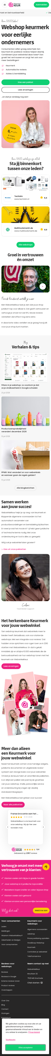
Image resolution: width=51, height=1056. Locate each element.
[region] (25, 582)
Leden (3, 926)
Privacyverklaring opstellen (38, 938)
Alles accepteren (26, 1047)
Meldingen (5, 931)
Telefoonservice (34, 956)
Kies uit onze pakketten (15, 549)
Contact (4, 1009)
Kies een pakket (25, 82)
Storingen (5, 1013)
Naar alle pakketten (13, 804)
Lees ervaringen (25, 89)
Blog (3, 1005)
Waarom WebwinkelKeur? (12, 935)
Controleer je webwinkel (37, 952)
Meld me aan (41, 910)
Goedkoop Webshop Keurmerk (35, 945)
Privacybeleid (34, 1032)
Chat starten (33, 982)
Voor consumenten (9, 944)
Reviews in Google (8, 976)
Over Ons (5, 1000)
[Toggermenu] (5, 5)
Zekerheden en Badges (10, 940)
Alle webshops (25, 244)
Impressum (6, 1017)
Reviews (4, 972)
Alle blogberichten (25, 488)
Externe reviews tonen (10, 981)
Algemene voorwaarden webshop (37, 931)
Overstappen (6, 990)
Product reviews (8, 985)
